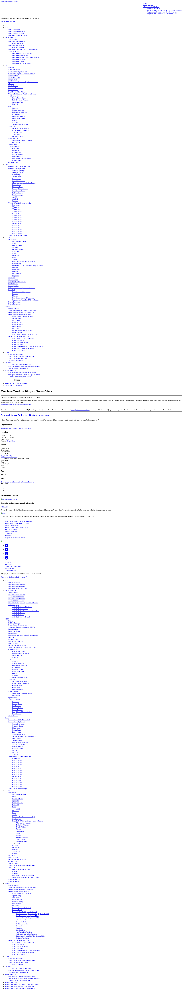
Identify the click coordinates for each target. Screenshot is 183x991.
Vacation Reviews (17, 154)
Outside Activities (13, 96)
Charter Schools (13, 86)
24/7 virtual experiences (15, 360)
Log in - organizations (12, 525)
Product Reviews (17, 156)
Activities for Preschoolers (20, 55)
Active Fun (11, 126)
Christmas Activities (22, 924)
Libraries (15, 294)
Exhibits (14, 120)
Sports (14, 243)
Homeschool (16, 269)
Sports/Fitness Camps (18, 181)
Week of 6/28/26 (17, 211)
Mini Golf (15, 104)
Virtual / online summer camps (17, 235)
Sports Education (17, 132)
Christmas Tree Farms (22, 938)
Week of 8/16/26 (17, 229)
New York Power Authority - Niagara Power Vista (25, 415)
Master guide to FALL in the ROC (22, 316)
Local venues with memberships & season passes (23, 82)
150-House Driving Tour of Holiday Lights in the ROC (32, 914)
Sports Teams (16, 134)
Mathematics (20, 831)
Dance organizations (18, 116)
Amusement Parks (17, 102)
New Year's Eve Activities (24, 932)
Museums (11, 84)
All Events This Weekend (16, 43)
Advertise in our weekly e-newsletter (19, 377)
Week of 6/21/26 (17, 209)
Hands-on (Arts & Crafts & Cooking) (23, 261)
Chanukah (19, 926)
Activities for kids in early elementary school (25, 57)
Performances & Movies (19, 112)
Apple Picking (16, 318)
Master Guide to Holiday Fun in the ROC (24, 334)
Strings (18, 809)
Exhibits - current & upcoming (21, 292)
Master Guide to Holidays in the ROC (27, 918)
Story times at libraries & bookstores (23, 298)
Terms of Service (10, 570)
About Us (8, 562)
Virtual (7, 352)
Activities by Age (13, 51)
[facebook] (7, 545)
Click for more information (9, 457)
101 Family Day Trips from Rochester (19, 364)
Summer (7, 306)
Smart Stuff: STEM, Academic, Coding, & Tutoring (27, 265)
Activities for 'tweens (18, 59)
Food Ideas (15, 148)
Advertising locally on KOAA (14, 566)
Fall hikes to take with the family (22, 330)
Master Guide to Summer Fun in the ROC (21, 312)
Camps (7, 164)
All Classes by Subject (19, 241)
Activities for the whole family (21, 63)
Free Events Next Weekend (16, 33)
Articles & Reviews (14, 146)
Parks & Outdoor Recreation (20, 100)
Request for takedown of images (15, 538)
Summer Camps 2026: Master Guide (19, 167)
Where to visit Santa (22, 920)
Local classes (12, 239)
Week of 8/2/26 (16, 225)
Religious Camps (17, 193)
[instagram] (7, 557)
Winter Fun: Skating (18, 344)
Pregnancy (15, 276)
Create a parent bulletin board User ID (16, 527)
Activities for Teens (18, 61)
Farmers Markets (13, 308)
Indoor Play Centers (14, 78)
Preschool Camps (17, 195)
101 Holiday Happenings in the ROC (27, 916)
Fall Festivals (16, 328)
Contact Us (8, 535)
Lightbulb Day (20, 930)
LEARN (7, 237)
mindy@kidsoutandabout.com (80, 410)
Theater (14, 259)
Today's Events (13, 39)
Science (18, 835)
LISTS (7, 65)
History (18, 833)
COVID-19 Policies (11, 529)
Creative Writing (21, 827)
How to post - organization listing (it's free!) (18, 521)
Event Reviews (16, 160)
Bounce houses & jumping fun (17, 72)
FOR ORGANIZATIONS (151, 7)
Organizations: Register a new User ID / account (161, 12)
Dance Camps (16, 179)
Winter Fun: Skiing (18, 340)
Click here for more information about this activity (16, 404)
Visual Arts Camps (17, 187)
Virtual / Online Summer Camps (18, 358)
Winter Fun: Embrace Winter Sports (23, 348)
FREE (6, 27)
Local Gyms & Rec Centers (20, 130)
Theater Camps (16, 177)
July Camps (15, 213)
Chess (18, 843)
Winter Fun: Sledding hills (20, 342)
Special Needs (12, 144)
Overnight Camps (17, 173)
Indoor (20, 482)
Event (2, 482)
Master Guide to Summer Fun (13, 385)
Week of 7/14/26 (17, 217)
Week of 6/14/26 (17, 207)
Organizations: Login (153, 8)
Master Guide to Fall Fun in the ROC (19, 314)
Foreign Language (21, 841)
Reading (18, 829)
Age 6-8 (14, 197)
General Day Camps (18, 171)
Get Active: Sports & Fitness (20, 128)
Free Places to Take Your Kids (17, 35)
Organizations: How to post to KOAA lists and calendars (164, 10)
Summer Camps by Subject (16, 169)
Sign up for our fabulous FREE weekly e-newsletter (24, 375)
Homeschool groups (14, 304)
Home (145, 3)
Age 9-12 (15, 199)
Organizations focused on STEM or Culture (25, 300)
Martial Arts (15, 251)
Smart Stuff (11, 290)
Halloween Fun (17, 326)
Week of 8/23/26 (17, 231)
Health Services (13, 138)
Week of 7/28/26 (17, 221)
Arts (9, 106)
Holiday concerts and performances (26, 934)
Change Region (148, 5)
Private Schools (13, 90)
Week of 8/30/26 (17, 233)
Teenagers (15, 201)
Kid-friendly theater (14, 70)
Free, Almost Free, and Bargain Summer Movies (23, 49)
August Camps (16, 223)
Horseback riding (17, 136)
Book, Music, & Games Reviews (22, 158)
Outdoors (25, 482)
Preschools (11, 278)
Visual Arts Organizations (20, 124)
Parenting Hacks (17, 150)
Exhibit (15, 482)
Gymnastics (15, 247)
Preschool (15, 267)
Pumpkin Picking (17, 324)
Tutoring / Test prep (22, 837)
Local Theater (16, 114)
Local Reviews (16, 152)
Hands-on (31, 482)
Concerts (15, 108)
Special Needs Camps (18, 191)
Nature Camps (16, 185)
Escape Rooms (12, 80)
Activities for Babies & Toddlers (22, 53)
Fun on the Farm (13, 76)
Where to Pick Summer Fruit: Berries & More (22, 94)
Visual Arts (15, 255)
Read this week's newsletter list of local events (22, 373)
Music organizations (18, 110)
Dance (14, 257)
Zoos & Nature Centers (19, 98)
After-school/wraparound (23, 823)
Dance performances (18, 118)
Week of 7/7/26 (16, 215)
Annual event (9, 482)
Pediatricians (16, 142)
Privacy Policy (9, 568)
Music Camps (16, 175)
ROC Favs (8, 362)
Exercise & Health (17, 245)
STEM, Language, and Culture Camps (23, 183)
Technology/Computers (23, 825)
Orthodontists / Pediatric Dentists (22, 140)
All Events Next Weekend (16, 47)
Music (14, 253)
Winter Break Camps (18, 350)
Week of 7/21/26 (17, 219)
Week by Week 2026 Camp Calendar (19, 203)
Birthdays (11, 67)
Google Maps (11, 441)
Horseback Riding (17, 249)
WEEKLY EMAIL (10, 370)
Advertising (8, 533)
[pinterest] (7, 553)
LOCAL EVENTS (10, 37)
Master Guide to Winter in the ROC (19, 336)
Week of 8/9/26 (16, 227)
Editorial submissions (11, 531)
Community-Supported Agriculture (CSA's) (21, 74)
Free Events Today (14, 29)
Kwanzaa (19, 928)
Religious (15, 271)
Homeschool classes (14, 302)
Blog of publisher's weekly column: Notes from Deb (24, 366)
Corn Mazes (16, 320)
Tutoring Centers (13, 286)
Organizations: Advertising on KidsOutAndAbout (162, 13)
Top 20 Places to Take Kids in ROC (19, 368)
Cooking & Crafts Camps (20, 189)
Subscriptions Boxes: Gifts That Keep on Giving (30, 936)
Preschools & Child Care (15, 88)
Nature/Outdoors (21, 839)
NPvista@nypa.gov (7, 455)
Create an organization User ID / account (17, 523)
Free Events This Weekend (16, 31)
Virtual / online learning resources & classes (21, 288)
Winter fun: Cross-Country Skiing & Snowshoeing (27, 346)
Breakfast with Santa (22, 922)
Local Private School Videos (17, 92)
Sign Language (16, 263)
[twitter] (7, 549)
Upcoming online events (15, 354)
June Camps (16, 205)
